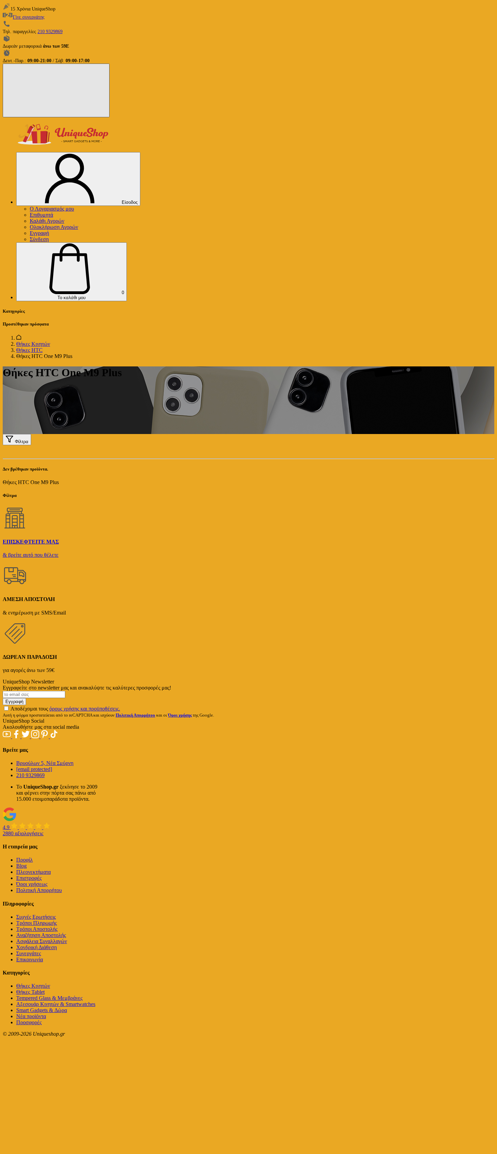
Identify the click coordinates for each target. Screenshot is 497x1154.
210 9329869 (50, 31)
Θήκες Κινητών (33, 344)
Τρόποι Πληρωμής (36, 923)
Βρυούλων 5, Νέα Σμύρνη (44, 763)
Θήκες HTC (29, 350)
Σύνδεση (39, 239)
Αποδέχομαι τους (65, 709)
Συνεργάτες (28, 953)
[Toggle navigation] (56, 90)
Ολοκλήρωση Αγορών (54, 227)
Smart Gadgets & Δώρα (41, 1010)
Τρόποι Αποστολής (36, 929)
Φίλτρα (21, 441)
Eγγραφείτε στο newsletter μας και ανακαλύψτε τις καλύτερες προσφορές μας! (87, 688)
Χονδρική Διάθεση (36, 947)
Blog (21, 866)
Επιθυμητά (41, 215)
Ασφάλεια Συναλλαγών (41, 941)
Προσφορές (29, 1022)
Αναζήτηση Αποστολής (41, 935)
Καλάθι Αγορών (47, 221)
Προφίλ (24, 860)
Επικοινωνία (29, 959)
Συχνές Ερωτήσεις (36, 917)
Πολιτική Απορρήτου (39, 890)
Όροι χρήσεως (31, 884)
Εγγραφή (39, 233)
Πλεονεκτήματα (33, 872)
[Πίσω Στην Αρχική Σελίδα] (18, 338)
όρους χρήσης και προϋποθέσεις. (84, 709)
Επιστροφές (29, 878)
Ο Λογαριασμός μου (52, 209)
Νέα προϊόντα (31, 1016)
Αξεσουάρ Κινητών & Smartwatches (55, 1004)
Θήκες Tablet (30, 992)
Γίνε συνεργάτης (29, 17)
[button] (71, 271)
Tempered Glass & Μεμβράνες (49, 998)
